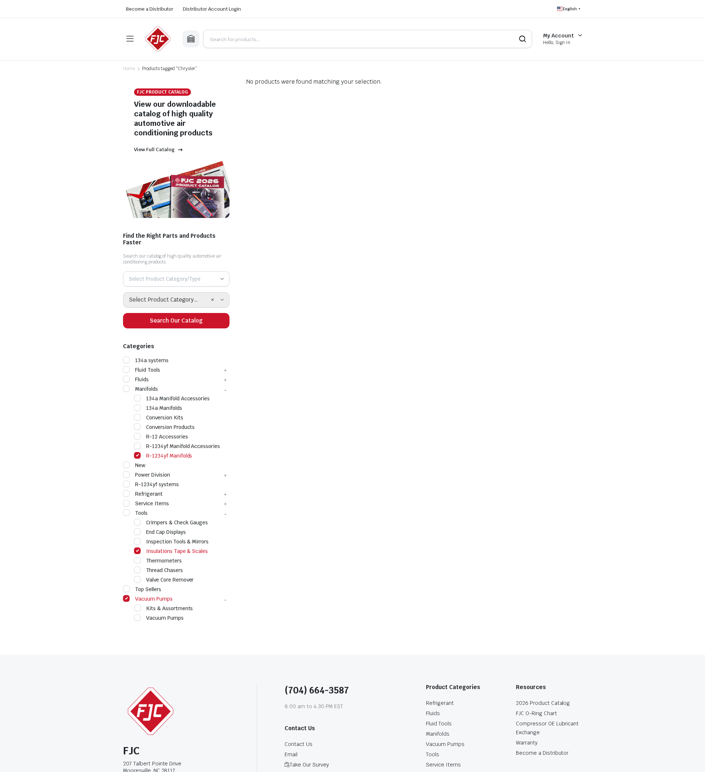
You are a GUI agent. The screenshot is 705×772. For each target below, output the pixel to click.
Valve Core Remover (170, 579)
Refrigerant (149, 494)
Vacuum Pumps (154, 599)
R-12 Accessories (167, 436)
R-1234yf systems (157, 484)
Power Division (152, 474)
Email (291, 754)
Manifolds (146, 389)
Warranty (527, 742)
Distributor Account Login (212, 9)
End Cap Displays (166, 532)
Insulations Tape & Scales (177, 551)
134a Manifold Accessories (178, 398)
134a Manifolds (164, 408)
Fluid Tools (147, 370)
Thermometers (164, 560)
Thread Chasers (164, 570)
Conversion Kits (164, 417)
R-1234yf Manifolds (169, 455)
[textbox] (167, 279)
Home (129, 69)
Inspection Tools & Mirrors (177, 541)
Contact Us (298, 744)
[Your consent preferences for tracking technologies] (692, 759)
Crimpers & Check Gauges (177, 522)
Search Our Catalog (176, 320)
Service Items (152, 503)
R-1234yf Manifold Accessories (183, 446)
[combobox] (176, 279)
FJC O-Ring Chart (536, 713)
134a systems (152, 360)
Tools (141, 513)
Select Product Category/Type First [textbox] (170, 299)
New (140, 465)
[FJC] (157, 38)
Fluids (142, 379)
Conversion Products (170, 427)
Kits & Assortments (169, 608)
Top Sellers (148, 589)
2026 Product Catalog (543, 703)
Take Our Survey (309, 764)
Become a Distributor (149, 9)
